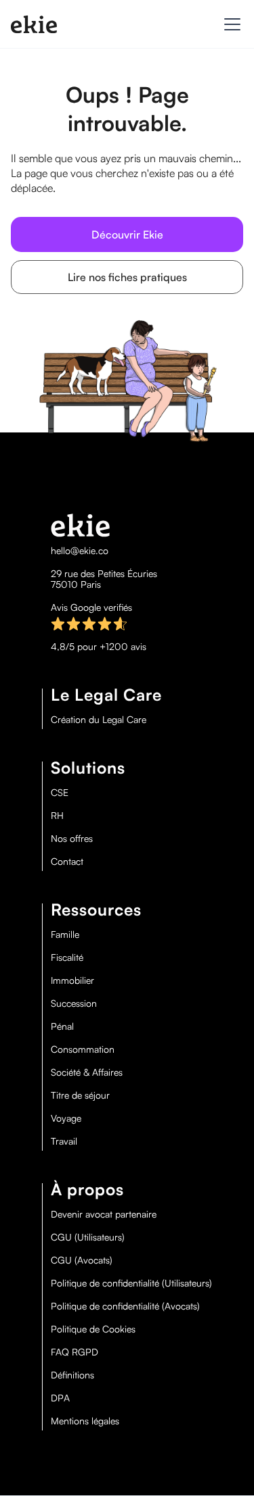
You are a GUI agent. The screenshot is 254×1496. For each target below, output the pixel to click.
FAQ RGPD (74, 1352)
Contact (67, 861)
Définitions (72, 1375)
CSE (59, 792)
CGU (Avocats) (81, 1260)
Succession (74, 1003)
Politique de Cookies (93, 1329)
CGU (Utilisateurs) (88, 1237)
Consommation (82, 1049)
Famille (65, 934)
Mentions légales (85, 1421)
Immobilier (72, 980)
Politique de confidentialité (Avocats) (125, 1306)
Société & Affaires (87, 1072)
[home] (34, 24)
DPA (60, 1398)
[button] (229, 24)
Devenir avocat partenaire (103, 1214)
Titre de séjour (80, 1095)
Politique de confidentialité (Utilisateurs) (131, 1283)
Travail (64, 1141)
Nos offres (72, 838)
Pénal (62, 1026)
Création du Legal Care (98, 719)
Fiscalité (67, 957)
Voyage (66, 1118)
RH (57, 815)
